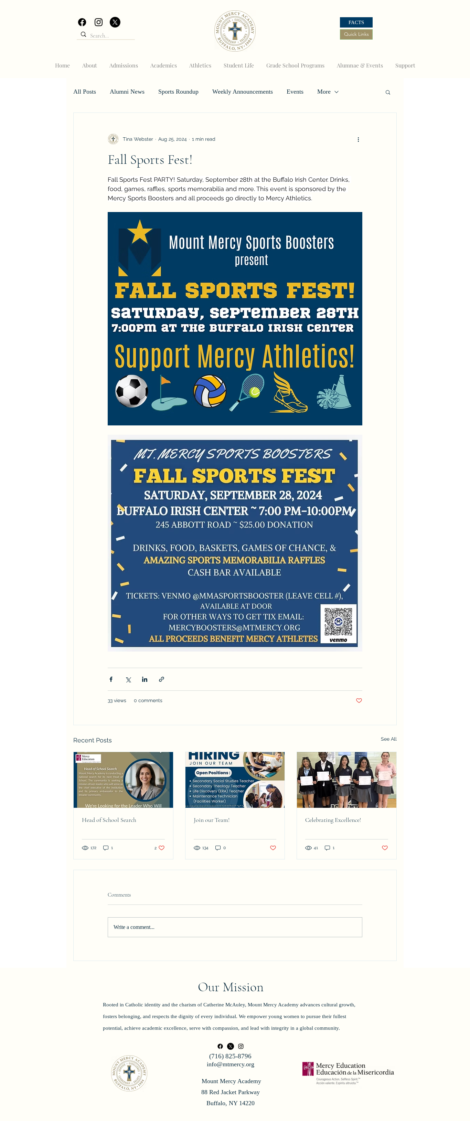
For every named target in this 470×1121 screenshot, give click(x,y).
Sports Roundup (178, 91)
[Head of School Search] (123, 780)
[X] (115, 22)
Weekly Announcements (242, 91)
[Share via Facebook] (111, 679)
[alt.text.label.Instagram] (98, 22)
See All (389, 739)
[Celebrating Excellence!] (346, 780)
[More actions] (358, 139)
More (324, 91)
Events (295, 91)
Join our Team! (211, 820)
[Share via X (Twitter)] (128, 679)
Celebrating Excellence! (333, 820)
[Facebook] (82, 22)
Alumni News (127, 91)
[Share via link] (161, 679)
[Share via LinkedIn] (144, 679)
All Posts (84, 91)
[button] (388, 92)
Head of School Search (109, 820)
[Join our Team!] (235, 780)
